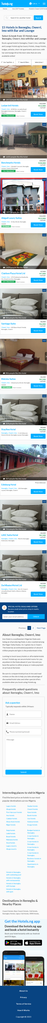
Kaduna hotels (32, 822)
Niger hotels (11, 825)
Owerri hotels (32, 809)
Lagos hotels (11, 806)
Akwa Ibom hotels (13, 822)
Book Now (38, 114)
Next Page (41, 628)
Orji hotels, (33, 911)
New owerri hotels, (21, 911)
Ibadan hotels (32, 806)
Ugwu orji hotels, (22, 914)
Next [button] (46, 83)
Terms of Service (23, 1004)
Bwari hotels (11, 836)
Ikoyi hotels (10, 843)
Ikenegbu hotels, (8, 914)
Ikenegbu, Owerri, (7, 433)
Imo (8, 109)
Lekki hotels (10, 833)
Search (38, 18)
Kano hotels (32, 812)
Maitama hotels (12, 840)
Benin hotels (32, 815)
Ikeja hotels (10, 830)
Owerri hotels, (7, 911)
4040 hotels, (34, 914)
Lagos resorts (11, 846)
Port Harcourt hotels (14, 812)
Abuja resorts (11, 849)
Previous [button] (1, 83)
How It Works (23, 1010)
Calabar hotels (11, 818)
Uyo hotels (31, 818)
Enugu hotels (32, 825)
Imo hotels (10, 815)
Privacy (23, 997)
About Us (23, 991)
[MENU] (44, 4)
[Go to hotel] (23, 83)
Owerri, (4, 109)
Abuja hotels (11, 809)
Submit (24, 772)
